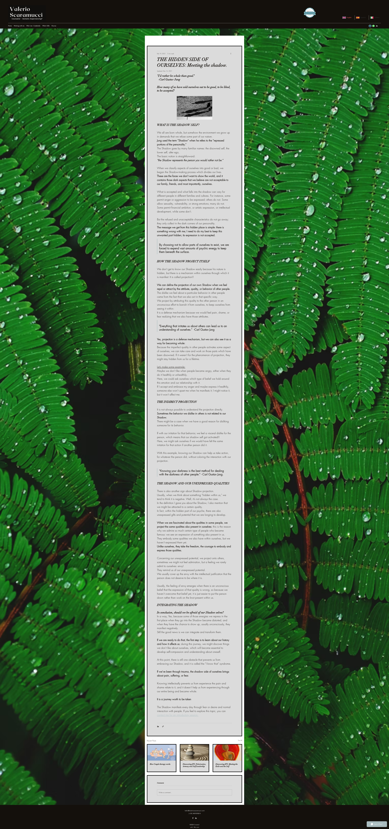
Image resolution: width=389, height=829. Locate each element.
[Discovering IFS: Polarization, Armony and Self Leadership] (194, 753)
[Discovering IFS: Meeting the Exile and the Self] (227, 753)
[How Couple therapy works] (161, 753)
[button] (54, 25)
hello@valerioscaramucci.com (195, 811)
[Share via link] (163, 726)
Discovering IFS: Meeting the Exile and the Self (227, 765)
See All (240, 740)
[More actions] (231, 53)
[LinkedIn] (377, 26)
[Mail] (370, 26)
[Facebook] (193, 818)
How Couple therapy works (160, 764)
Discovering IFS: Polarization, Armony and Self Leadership (194, 765)
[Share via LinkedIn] (158, 726)
